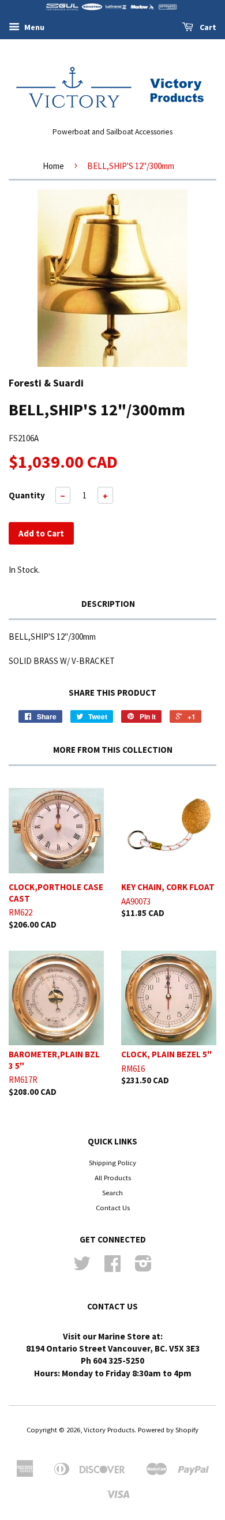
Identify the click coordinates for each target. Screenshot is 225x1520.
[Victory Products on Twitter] (82, 1267)
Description (108, 603)
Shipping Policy (112, 1162)
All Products (113, 1177)
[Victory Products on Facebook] (112, 1267)
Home (53, 165)
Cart (207, 27)
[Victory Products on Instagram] (143, 1267)
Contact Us (113, 1207)
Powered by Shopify (168, 1429)
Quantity (27, 495)
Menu (33, 27)
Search (112, 1192)
